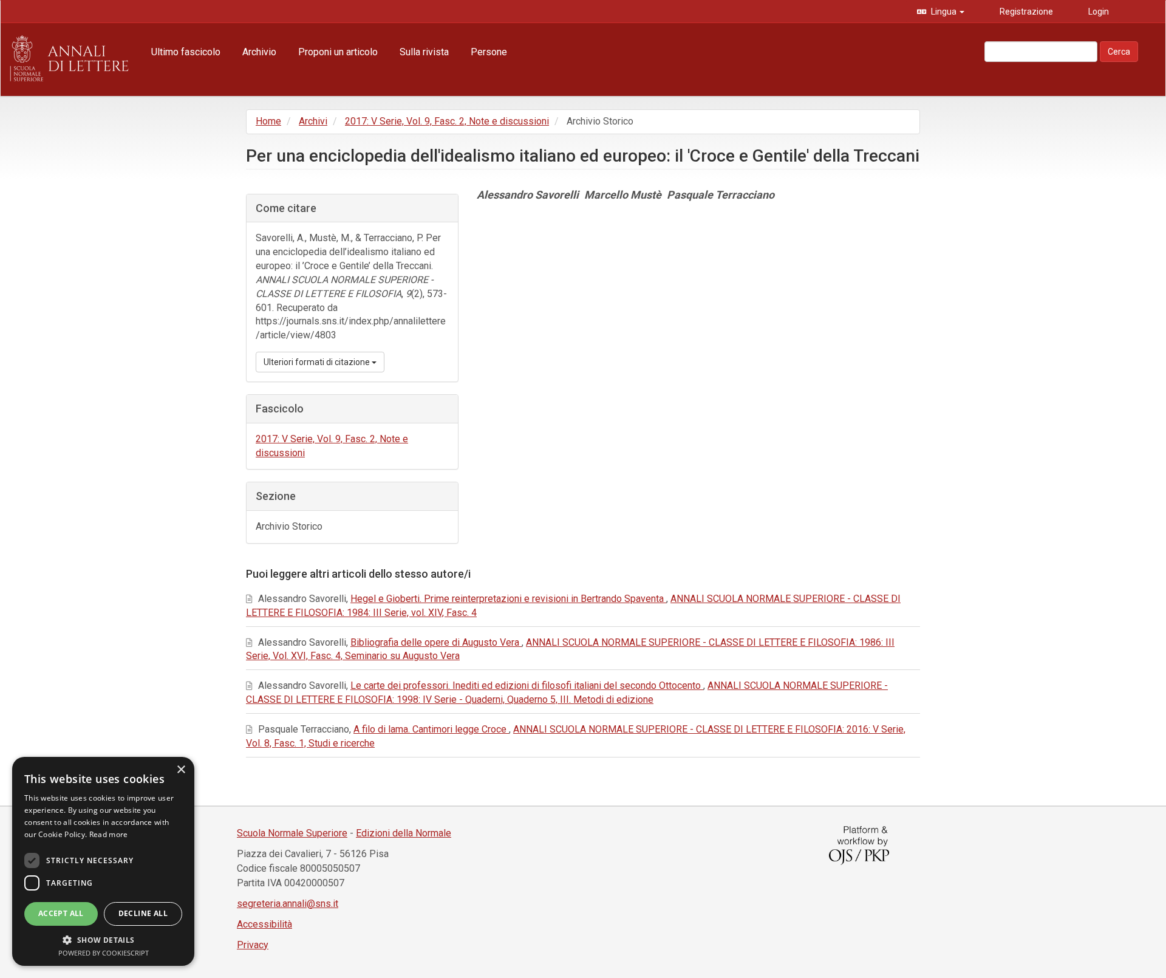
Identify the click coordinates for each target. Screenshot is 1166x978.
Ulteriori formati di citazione (318, 362)
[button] (103, 939)
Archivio (259, 52)
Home (268, 121)
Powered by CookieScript (103, 952)
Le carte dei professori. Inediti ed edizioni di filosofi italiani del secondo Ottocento (526, 685)
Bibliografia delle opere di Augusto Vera (436, 642)
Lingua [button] (943, 11)
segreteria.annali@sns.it (287, 903)
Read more (108, 834)
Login (1097, 11)
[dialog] (103, 861)
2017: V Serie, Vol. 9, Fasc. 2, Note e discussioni (447, 121)
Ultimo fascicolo (185, 52)
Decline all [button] (143, 913)
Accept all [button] (61, 913)
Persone (489, 52)
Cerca (1119, 51)
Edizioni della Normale (403, 833)
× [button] (180, 770)
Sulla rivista (424, 52)
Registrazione (1025, 11)
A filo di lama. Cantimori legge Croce (431, 729)
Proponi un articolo (338, 52)
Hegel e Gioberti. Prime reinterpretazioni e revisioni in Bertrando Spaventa (508, 598)
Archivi (313, 121)
